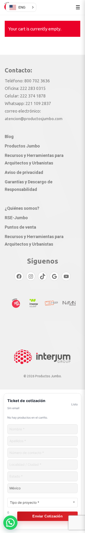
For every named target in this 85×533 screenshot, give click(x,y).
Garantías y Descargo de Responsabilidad (28, 185)
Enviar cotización (47, 516)
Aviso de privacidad (24, 172)
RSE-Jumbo (16, 217)
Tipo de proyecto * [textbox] (24, 502)
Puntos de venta (20, 227)
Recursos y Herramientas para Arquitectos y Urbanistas (34, 159)
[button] (10, 523)
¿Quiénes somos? (22, 208)
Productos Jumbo (22, 145)
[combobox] (42, 502)
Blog (9, 136)
